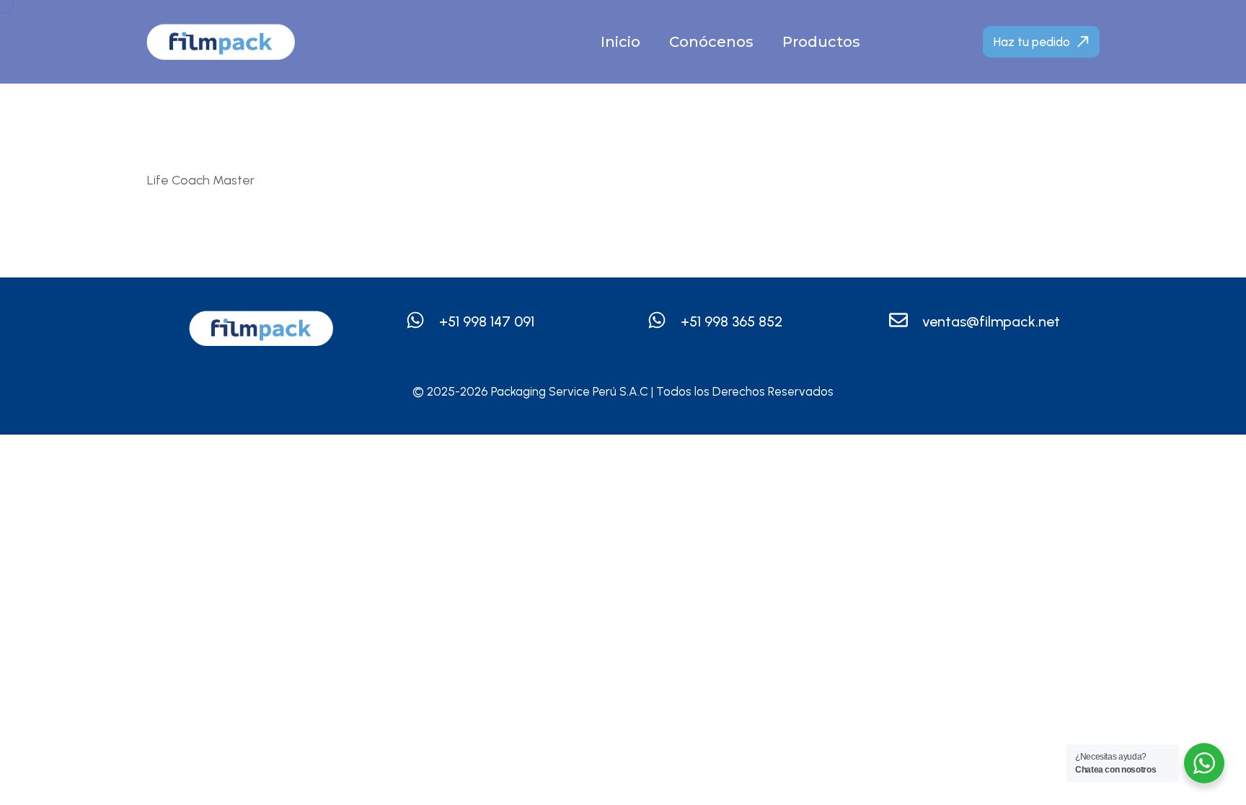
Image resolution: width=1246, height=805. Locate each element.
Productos (821, 41)
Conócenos (711, 41)
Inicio (620, 41)
